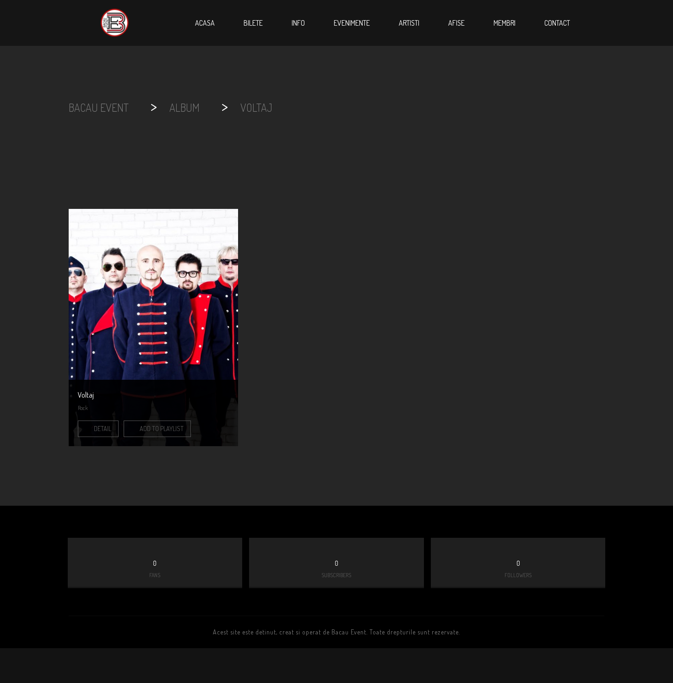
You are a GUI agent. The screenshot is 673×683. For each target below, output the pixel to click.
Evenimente (352, 22)
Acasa (205, 22)
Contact (557, 22)
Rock (83, 407)
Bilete (253, 22)
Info (298, 22)
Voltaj (86, 394)
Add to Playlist (161, 428)
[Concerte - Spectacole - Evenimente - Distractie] (114, 23)
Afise (456, 22)
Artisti (409, 22)
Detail (101, 428)
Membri (505, 22)
